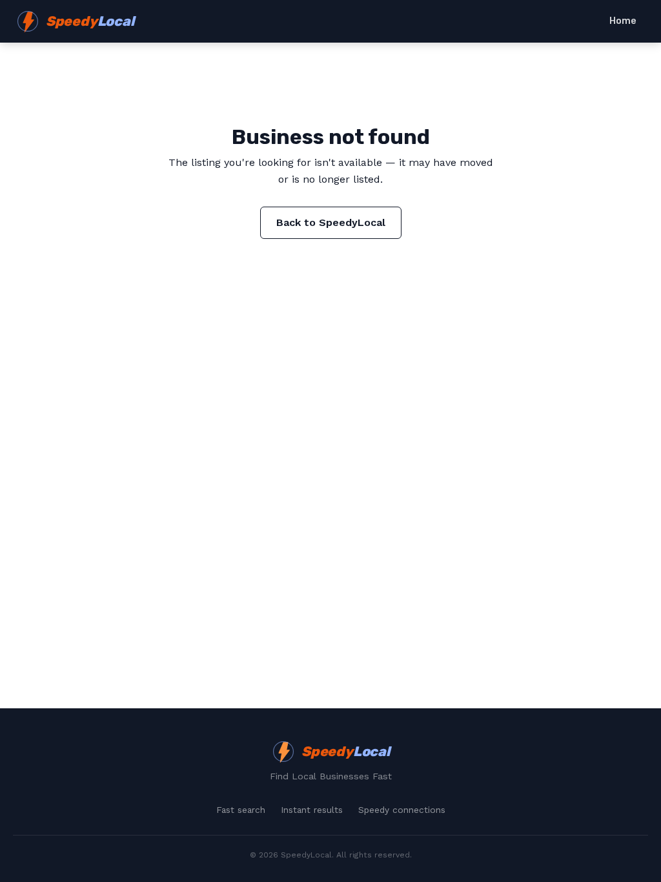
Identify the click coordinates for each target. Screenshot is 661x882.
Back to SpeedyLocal (330, 222)
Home (622, 20)
